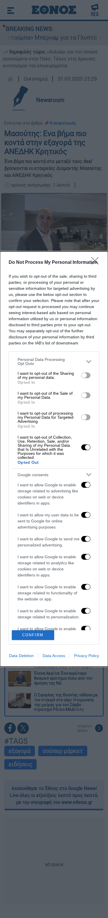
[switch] (85, 375)
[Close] (96, 262)
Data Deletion (21, 655)
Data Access (54, 655)
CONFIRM (32, 635)
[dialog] (54, 458)
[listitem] (54, 361)
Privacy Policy (86, 655)
